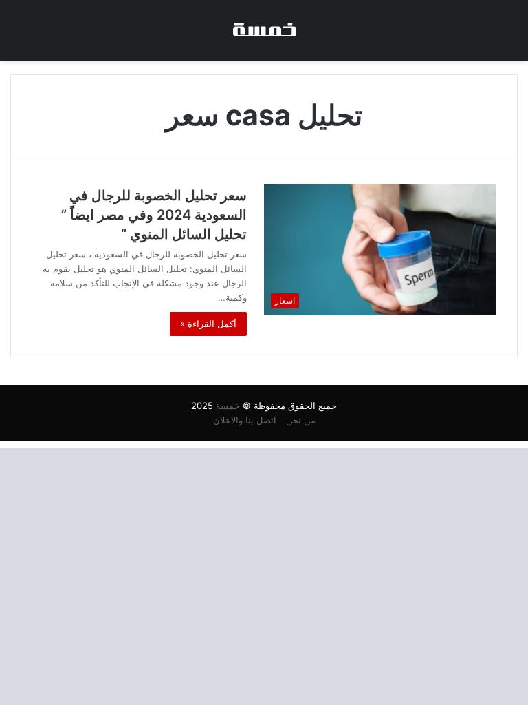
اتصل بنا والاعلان (244, 419)
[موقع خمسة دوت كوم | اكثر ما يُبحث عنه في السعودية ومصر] (264, 30)
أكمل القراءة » (208, 323)
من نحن (301, 419)
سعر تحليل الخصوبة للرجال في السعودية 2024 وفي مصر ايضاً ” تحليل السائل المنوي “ (154, 214)
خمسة (228, 405)
